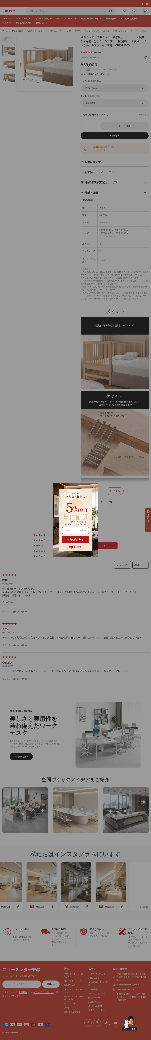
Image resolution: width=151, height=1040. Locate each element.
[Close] (94, 486)
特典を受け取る (75, 539)
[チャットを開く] (129, 1023)
